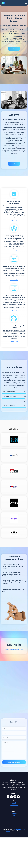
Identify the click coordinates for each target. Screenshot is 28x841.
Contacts (14, 813)
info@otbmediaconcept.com (14, 649)
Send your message (14, 762)
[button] (14, 566)
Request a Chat (14, 220)
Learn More (14, 164)
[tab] (14, 566)
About (14, 803)
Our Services (14, 805)
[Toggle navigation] (26, 3)
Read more (14, 49)
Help (14, 815)
